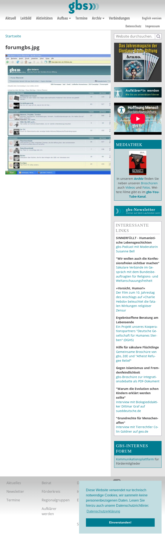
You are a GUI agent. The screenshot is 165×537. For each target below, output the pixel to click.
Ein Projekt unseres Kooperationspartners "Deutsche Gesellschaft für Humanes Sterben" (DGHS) (137, 333)
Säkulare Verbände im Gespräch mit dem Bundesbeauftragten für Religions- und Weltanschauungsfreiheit (137, 274)
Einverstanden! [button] (120, 522)
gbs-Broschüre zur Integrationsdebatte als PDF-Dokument (137, 379)
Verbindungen (119, 18)
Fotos (146, 187)
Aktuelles (13, 483)
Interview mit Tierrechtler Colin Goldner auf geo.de (137, 429)
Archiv (96, 18)
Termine (81, 18)
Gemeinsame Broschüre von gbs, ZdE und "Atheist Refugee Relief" (136, 356)
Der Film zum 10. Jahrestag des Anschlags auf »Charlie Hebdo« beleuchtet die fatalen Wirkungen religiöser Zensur (136, 301)
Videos (130, 187)
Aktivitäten (44, 18)
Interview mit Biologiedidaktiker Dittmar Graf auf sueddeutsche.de (137, 406)
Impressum (152, 26)
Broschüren (149, 183)
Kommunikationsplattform (135, 459)
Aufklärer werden (49, 511)
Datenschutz (133, 26)
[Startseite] (83, 7)
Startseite (13, 36)
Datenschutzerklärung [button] (103, 511)
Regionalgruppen (56, 500)
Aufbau (62, 18)
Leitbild (25, 18)
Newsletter (15, 491)
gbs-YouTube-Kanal (144, 194)
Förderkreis (51, 491)
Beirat (46, 483)
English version (151, 18)
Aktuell (10, 18)
